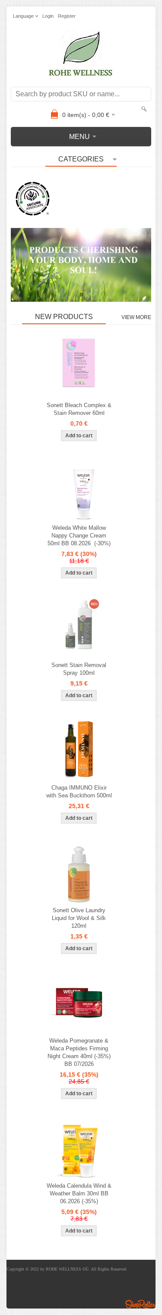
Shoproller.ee (140, 1304)
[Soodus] (79, 489)
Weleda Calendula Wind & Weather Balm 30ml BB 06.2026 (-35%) (79, 1193)
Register (67, 16)
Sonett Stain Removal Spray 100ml (78, 669)
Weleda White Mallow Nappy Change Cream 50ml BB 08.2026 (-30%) (79, 536)
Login (48, 16)
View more (136, 317)
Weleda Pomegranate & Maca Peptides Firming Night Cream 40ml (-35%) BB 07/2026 (79, 1052)
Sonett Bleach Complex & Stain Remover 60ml (79, 409)
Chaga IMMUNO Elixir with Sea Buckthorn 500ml (79, 791)
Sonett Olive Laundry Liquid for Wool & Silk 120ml (79, 918)
